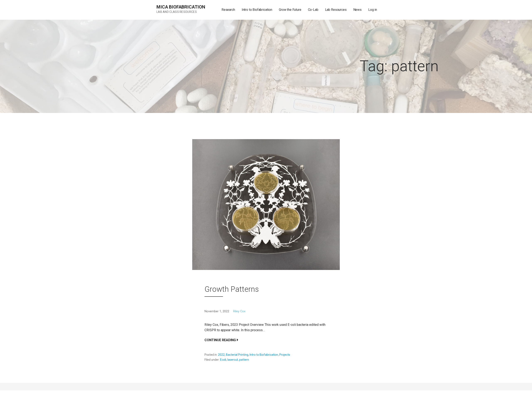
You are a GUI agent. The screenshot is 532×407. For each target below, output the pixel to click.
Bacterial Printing (237, 354)
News (357, 10)
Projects (284, 354)
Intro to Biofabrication (257, 10)
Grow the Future (290, 10)
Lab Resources (336, 10)
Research (228, 10)
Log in (372, 10)
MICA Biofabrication (180, 7)
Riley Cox (239, 311)
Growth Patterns (231, 289)
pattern (244, 359)
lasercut (232, 359)
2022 (221, 354)
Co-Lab (313, 10)
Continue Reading (220, 340)
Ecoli (223, 359)
